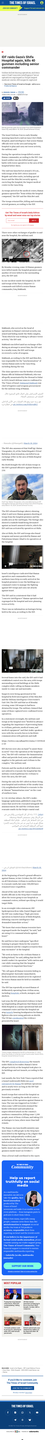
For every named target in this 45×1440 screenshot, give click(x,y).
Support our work (22, 1265)
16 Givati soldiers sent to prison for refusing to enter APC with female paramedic (12, 1330)
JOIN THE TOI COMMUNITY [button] (22, 1388)
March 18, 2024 (30, 443)
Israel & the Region (16, 1368)
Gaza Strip (6, 1370)
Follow (21, 92)
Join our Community (10, 8)
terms (32, 225)
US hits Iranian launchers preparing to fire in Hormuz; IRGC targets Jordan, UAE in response (31, 1305)
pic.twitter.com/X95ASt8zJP (30, 828)
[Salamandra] (34, 1431)
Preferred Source (10, 86)
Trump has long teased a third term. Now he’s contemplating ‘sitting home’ (12, 1304)
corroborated (18, 1018)
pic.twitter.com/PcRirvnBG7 (25, 404)
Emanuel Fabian (9, 92)
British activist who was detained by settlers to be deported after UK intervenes (31, 1330)
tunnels (9, 1012)
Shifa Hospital (15, 1370)
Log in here (28, 1392)
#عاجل (40, 814)
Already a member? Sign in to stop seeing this (22, 1271)
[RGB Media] (18, 1432)
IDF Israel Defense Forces (31, 1368)
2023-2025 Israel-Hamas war (30, 1370)
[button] (41, 2)
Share (8, 98)
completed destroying (19, 1061)
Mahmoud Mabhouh (29, 383)
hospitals (15, 993)
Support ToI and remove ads (34, 8)
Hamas (5, 1372)
